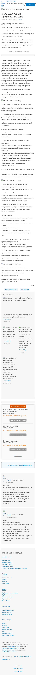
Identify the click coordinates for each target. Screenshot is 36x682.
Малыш (4, 579)
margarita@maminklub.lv (13, 646)
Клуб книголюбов (7, 614)
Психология (5, 583)
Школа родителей (11, 3)
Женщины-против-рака (11, 289)
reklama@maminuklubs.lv (8, 650)
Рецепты (4, 623)
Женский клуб (6, 620)
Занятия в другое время (18, 420)
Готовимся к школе (7, 597)
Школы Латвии (6, 600)
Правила (16, 656)
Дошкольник (6, 606)
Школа (4, 589)
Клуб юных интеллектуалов (10, 593)
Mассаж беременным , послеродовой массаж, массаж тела (15, 410)
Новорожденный (6, 577)
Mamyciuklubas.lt (18, 668)
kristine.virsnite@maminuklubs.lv (10, 648)
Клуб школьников (7, 595)
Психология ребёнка (8, 610)
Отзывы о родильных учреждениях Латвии (14, 568)
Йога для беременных (10, 426)
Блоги (3, 631)
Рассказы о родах (7, 564)
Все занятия (18, 456)
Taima (9, 480)
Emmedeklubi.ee (18, 671)
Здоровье (4, 625)
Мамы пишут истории (8, 635)
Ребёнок (4, 574)
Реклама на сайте (24, 656)
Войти (31, 4)
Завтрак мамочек (7, 629)
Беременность (6, 557)
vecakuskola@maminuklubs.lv (9, 652)
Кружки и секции (6, 599)
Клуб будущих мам (7, 566)
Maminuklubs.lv (18, 666)
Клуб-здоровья (25, 289)
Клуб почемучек (6, 612)
